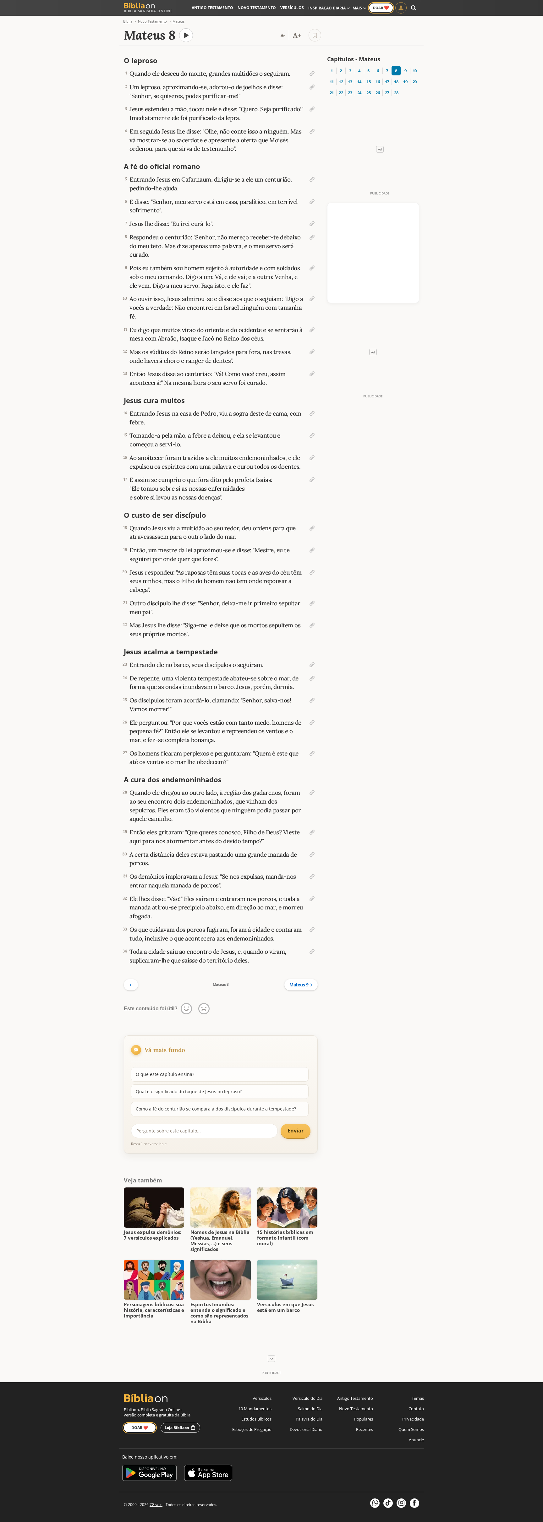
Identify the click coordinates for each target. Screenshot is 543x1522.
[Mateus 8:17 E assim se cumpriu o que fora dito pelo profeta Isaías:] (312, 479)
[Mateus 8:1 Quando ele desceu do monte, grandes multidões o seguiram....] (312, 73)
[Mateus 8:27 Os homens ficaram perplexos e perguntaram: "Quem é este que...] (312, 753)
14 (359, 82)
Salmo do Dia (310, 1408)
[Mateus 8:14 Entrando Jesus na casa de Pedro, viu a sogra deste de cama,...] (312, 413)
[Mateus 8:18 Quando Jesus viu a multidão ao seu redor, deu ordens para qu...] (312, 528)
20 (415, 82)
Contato (416, 1408)
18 (396, 82)
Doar (381, 7)
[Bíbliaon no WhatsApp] (375, 1503)
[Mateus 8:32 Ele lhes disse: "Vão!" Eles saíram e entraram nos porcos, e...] (312, 898)
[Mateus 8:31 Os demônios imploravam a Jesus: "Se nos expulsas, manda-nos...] (312, 876)
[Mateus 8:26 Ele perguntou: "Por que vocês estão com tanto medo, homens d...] (312, 722)
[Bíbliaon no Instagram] (401, 1503)
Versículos (292, 7)
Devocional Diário (306, 1429)
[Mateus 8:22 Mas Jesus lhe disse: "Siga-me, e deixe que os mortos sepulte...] (312, 625)
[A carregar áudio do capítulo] (186, 35)
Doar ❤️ (139, 1427)
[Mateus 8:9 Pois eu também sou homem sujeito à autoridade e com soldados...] (312, 268)
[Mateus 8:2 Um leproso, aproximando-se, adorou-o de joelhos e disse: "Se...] (312, 87)
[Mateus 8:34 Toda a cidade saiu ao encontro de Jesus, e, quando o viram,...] (312, 951)
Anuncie (416, 1440)
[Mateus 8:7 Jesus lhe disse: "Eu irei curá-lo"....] (312, 223)
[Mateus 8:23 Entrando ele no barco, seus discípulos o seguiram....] (312, 664)
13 (350, 82)
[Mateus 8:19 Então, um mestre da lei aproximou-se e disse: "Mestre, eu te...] (312, 550)
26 (378, 92)
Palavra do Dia (309, 1419)
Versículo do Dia (307, 1398)
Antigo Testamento (212, 7)
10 (415, 71)
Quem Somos (411, 1429)
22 (341, 92)
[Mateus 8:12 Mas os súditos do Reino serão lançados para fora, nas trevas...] (312, 351)
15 (368, 82)
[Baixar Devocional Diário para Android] (149, 1473)
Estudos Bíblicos (256, 1419)
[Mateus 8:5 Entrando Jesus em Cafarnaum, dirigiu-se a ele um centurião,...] (312, 179)
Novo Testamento (257, 7)
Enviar (296, 1130)
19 (405, 82)
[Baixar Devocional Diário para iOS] (208, 1473)
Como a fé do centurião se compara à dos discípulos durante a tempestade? (216, 1109)
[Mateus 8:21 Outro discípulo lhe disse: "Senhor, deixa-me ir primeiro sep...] (312, 603)
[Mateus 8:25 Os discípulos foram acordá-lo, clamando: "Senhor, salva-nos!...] (312, 700)
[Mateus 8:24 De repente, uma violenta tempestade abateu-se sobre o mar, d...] (312, 678)
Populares (363, 1419)
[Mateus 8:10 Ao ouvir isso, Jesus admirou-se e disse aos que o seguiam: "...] (312, 298)
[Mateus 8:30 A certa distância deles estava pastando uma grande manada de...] (312, 854)
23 (350, 92)
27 (387, 92)
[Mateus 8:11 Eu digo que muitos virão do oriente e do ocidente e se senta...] (312, 329)
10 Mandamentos (255, 1408)
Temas (418, 1398)
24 (359, 92)
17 (387, 82)
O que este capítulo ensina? (165, 1074)
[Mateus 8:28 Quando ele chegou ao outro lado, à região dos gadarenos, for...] (312, 792)
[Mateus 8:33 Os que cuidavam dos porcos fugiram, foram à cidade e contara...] (312, 929)
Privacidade (413, 1419)
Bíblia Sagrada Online (148, 10)
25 (368, 92)
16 (378, 82)
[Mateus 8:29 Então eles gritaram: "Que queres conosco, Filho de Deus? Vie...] (312, 832)
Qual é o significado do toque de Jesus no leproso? (189, 1091)
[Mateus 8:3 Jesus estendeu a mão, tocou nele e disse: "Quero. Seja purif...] (312, 109)
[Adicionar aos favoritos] (315, 35)
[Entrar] (401, 8)
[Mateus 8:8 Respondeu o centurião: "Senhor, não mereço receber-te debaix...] (312, 237)
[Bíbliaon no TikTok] (388, 1503)
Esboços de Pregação (252, 1429)
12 (341, 82)
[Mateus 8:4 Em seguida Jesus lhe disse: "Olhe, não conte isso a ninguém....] (312, 131)
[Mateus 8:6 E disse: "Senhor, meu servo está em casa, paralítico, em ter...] (312, 201)
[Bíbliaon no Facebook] (414, 1503)
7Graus (156, 1504)
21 (332, 92)
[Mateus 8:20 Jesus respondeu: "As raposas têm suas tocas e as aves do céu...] (312, 572)
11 (332, 82)
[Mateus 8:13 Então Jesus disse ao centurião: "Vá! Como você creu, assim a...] (312, 373)
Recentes (364, 1429)
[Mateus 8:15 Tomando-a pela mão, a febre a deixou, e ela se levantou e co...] (312, 435)
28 (396, 92)
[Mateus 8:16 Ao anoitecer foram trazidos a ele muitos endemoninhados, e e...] (312, 457)
